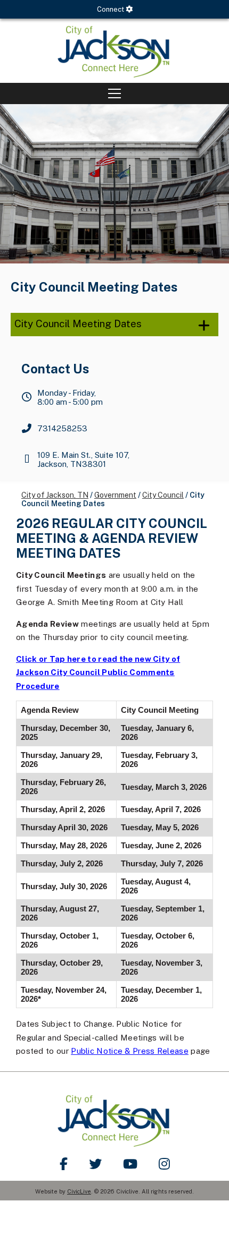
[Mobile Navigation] (114, 93)
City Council (163, 495)
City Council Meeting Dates (78, 323)
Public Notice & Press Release (130, 1050)
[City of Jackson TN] (114, 51)
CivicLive (79, 1191)
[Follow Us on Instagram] (164, 1163)
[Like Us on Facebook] (64, 1163)
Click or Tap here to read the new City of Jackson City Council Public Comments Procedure (98, 672)
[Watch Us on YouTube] (130, 1163)
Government (115, 495)
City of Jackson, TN (54, 495)
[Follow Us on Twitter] (95, 1163)
